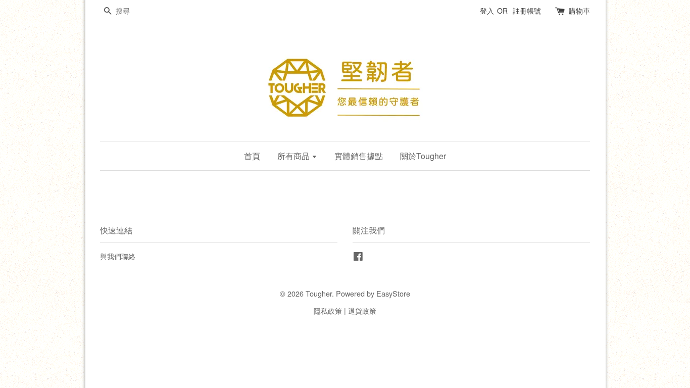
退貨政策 (362, 310)
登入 (487, 11)
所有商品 (294, 156)
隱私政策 (328, 310)
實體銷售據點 (358, 156)
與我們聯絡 (117, 256)
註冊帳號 (527, 11)
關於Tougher (423, 156)
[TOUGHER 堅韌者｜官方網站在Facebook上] (358, 257)
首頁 (252, 156)
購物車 (579, 11)
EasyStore (393, 293)
